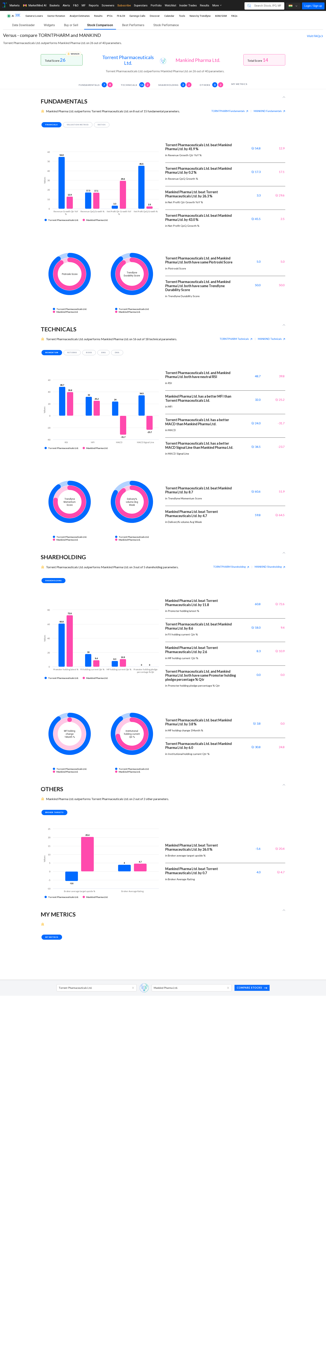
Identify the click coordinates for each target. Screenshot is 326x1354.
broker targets (54, 812)
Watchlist (170, 5)
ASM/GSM (221, 15)
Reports (94, 5)
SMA (103, 352)
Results (204, 5)
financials (51, 125)
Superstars (141, 5)
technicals (134, 84)
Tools (182, 15)
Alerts (66, 5)
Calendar (169, 15)
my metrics (239, 84)
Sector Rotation (56, 15)
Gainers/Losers (34, 15)
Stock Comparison (100, 25)
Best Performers (133, 25)
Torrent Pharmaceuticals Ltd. (128, 60)
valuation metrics (78, 125)
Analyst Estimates (80, 15)
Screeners (108, 5)
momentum (51, 352)
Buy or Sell (71, 25)
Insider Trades (188, 5)
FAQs (234, 15)
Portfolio (156, 5)
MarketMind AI (37, 5)
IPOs (109, 15)
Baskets (54, 5)
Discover (155, 15)
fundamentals (95, 84)
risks (89, 352)
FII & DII (121, 15)
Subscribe (124, 5)
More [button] (216, 5)
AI (13, 15)
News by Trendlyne (200, 15)
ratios (102, 125)
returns (72, 352)
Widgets (49, 25)
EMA (117, 352)
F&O (75, 5)
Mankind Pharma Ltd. (198, 60)
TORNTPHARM (228, 111)
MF (84, 5)
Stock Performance (166, 25)
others (210, 84)
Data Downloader (23, 25)
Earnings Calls (137, 15)
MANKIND (268, 111)
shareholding (174, 84)
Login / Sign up (313, 5)
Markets (14, 5)
